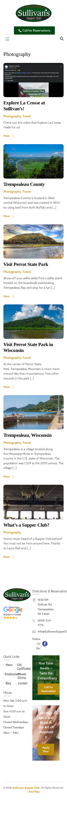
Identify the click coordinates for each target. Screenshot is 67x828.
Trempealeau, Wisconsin (27, 435)
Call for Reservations (36, 30)
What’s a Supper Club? (26, 525)
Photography (12, 116)
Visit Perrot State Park (25, 264)
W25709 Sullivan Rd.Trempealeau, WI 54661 (46, 607)
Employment (13, 674)
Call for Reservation (48, 689)
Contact (22, 683)
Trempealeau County (24, 184)
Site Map (34, 791)
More (6, 136)
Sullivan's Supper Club (26, 787)
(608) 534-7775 (45, 623)
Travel (27, 116)
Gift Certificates (24, 666)
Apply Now (45, 749)
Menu (9, 664)
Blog (8, 683)
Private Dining (22, 675)
